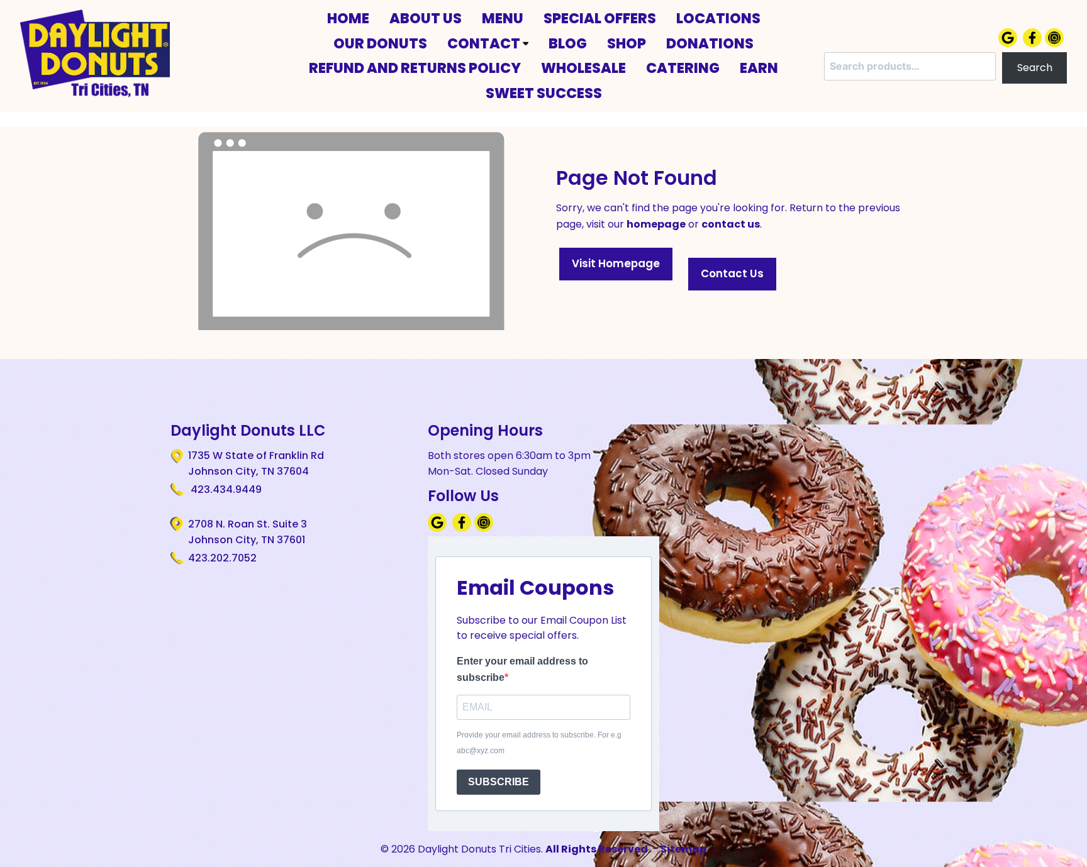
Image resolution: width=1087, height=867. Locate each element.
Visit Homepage (616, 263)
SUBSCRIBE (498, 781)
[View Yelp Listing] (1056, 43)
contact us (730, 224)
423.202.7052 (222, 558)
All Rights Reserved (596, 849)
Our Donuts (380, 43)
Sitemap (683, 849)
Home (348, 18)
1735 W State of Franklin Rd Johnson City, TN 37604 (256, 463)
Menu (502, 18)
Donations (710, 43)
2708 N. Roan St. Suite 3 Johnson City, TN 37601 (247, 532)
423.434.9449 (225, 489)
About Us (425, 18)
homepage (656, 224)
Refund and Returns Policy (415, 68)
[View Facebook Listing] (1034, 43)
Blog (568, 43)
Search (1034, 67)
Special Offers (600, 18)
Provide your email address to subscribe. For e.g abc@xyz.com (539, 743)
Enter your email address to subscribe (522, 669)
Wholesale (583, 68)
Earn (759, 68)
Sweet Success (544, 93)
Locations (718, 18)
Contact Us (732, 273)
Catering (683, 68)
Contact (485, 43)
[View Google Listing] (1009, 43)
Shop (626, 43)
